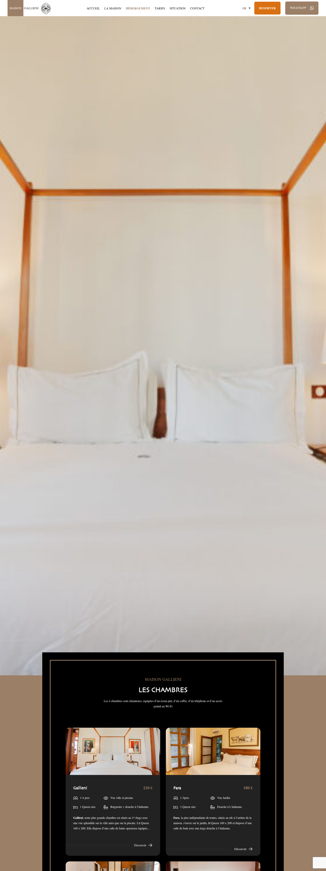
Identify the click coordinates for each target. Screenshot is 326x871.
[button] (246, 8)
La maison (112, 8)
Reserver (267, 8)
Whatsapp (298, 8)
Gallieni (24, 8)
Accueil (93, 8)
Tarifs (160, 8)
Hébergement (138, 8)
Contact (197, 8)
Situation (178, 8)
